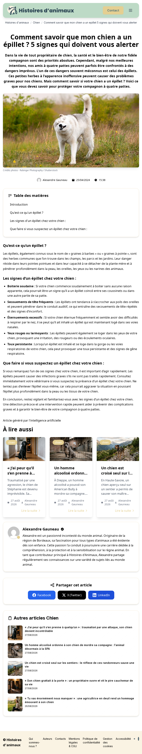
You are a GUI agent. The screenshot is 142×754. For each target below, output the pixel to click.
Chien (36, 22)
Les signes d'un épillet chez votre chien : (38, 221)
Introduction (19, 204)
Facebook (44, 595)
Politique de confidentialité (91, 740)
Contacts (60, 738)
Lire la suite (29, 511)
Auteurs (47, 738)
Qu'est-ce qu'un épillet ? (26, 213)
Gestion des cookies (108, 742)
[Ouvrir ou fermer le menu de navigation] (130, 10)
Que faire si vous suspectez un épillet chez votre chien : (48, 229)
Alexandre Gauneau (55, 180)
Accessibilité (123, 738)
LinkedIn (104, 595)
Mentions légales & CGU (74, 742)
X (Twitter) (74, 595)
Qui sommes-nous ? (34, 742)
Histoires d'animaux (17, 22)
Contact (113, 10)
